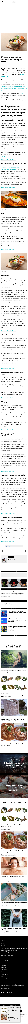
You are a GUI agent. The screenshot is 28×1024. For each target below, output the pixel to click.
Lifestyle (3, 54)
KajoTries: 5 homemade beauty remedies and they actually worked (14, 903)
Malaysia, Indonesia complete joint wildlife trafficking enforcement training (17, 628)
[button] (25, 575)
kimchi (21, 93)
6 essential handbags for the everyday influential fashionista (13, 929)
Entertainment (3, 965)
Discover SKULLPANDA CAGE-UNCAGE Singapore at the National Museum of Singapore (13, 720)
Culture (2, 963)
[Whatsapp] (18, 546)
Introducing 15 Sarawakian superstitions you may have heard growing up (13, 671)
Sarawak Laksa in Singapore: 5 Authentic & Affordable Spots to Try (13, 1017)
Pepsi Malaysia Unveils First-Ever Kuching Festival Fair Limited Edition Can (17, 612)
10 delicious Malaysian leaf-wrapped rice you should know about (14, 1009)
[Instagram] (15, 560)
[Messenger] (9, 546)
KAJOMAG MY (4, 969)
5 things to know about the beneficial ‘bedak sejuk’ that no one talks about (12, 877)
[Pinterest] (15, 546)
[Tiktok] (11, 604)
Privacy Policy (10, 955)
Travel (2, 976)
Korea (9, 551)
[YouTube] (11, 560)
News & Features (4, 974)
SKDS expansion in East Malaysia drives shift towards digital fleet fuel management (17, 620)
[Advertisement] (14, 18)
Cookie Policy (3, 955)
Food (4, 551)
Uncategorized (4, 978)
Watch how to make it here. (8, 159)
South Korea (22, 551)
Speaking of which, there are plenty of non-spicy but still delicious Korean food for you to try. (14, 88)
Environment (3, 967)
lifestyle (14, 551)
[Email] (21, 546)
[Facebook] (6, 546)
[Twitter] (12, 546)
